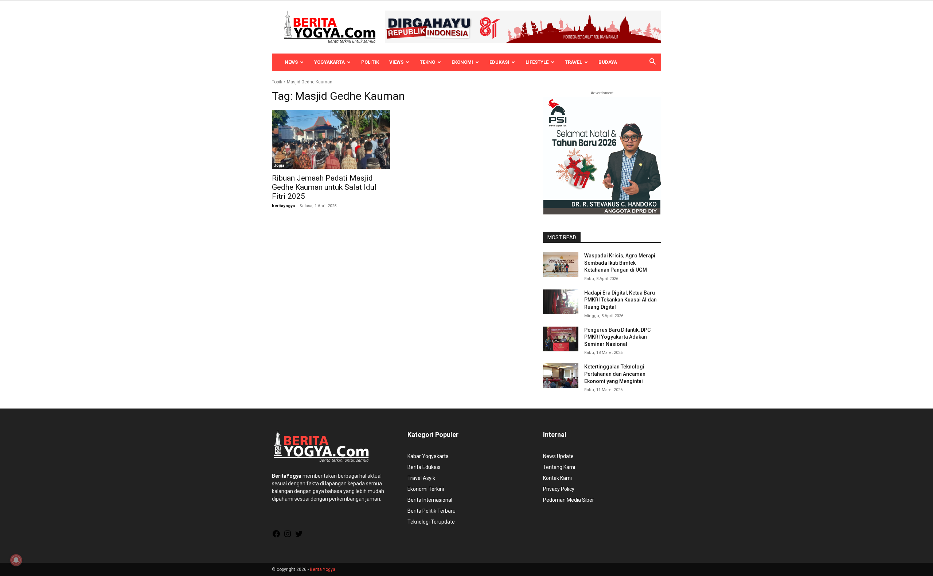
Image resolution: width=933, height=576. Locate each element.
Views (396, 62)
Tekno (427, 62)
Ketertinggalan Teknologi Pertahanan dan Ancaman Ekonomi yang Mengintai (614, 374)
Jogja (279, 165)
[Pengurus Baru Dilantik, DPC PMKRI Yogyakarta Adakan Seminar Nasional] (560, 339)
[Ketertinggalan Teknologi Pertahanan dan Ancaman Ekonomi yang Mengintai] (560, 375)
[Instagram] (287, 536)
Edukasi (499, 62)
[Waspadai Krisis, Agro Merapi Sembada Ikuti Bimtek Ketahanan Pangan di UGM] (560, 264)
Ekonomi (462, 62)
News (291, 62)
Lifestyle (537, 62)
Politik (370, 62)
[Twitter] (298, 536)
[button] (652, 63)
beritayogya (283, 206)
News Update (558, 456)
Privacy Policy (558, 489)
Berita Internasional (429, 500)
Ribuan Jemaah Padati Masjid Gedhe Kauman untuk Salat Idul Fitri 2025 (324, 187)
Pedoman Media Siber (568, 500)
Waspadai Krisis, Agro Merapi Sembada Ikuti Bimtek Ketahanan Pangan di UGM (619, 263)
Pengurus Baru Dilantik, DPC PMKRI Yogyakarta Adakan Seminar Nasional (617, 337)
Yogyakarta (329, 62)
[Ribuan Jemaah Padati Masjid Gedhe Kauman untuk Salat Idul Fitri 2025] (331, 139)
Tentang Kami (559, 467)
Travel (573, 62)
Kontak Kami (557, 478)
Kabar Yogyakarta (428, 456)
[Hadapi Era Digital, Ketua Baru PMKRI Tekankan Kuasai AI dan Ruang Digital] (560, 301)
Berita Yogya (322, 569)
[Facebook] (276, 536)
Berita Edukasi (423, 467)
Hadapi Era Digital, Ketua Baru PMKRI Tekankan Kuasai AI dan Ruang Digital (620, 300)
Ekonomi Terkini (425, 489)
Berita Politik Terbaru (431, 511)
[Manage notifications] (16, 560)
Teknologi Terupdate (431, 522)
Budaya (607, 62)
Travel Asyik (421, 478)
